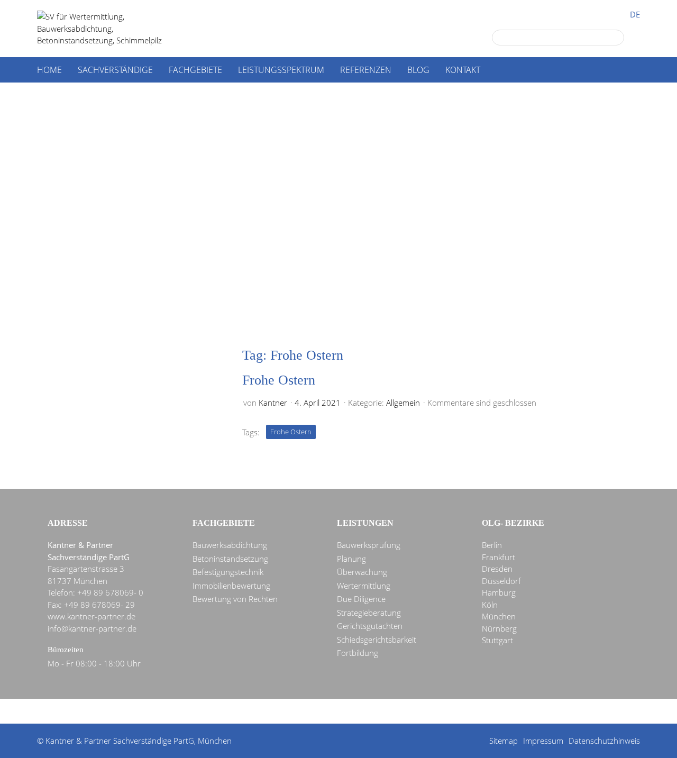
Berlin (492, 545)
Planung (351, 558)
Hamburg (499, 592)
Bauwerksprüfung (368, 545)
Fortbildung (357, 652)
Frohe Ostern (278, 380)
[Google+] (284, 712)
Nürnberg (499, 628)
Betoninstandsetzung (230, 558)
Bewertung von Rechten (235, 598)
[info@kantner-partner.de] (341, 712)
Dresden (497, 568)
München (499, 616)
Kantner (273, 402)
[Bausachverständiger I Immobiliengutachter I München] (111, 29)
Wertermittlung (363, 585)
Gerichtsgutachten (369, 625)
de (635, 15)
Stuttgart (497, 640)
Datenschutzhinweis (604, 740)
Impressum (543, 740)
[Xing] (360, 712)
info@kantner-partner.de (92, 628)
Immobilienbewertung (231, 585)
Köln (490, 604)
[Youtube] (379, 712)
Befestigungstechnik (228, 572)
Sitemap (503, 740)
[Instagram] (398, 712)
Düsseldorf (501, 581)
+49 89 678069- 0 (110, 592)
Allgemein (403, 402)
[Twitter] (303, 712)
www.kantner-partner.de (91, 616)
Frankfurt (498, 557)
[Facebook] (322, 712)
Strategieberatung (369, 612)
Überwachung (362, 572)
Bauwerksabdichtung (230, 545)
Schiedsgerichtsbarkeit (376, 639)
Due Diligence (361, 598)
